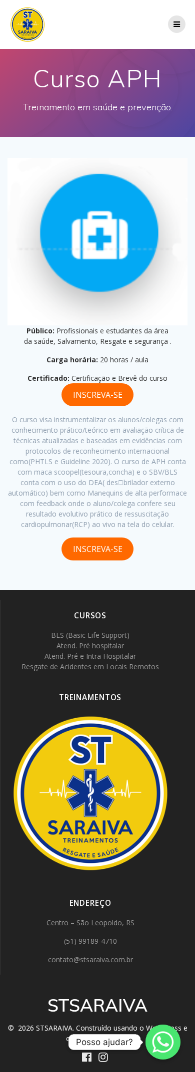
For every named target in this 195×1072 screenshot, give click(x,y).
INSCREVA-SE (97, 394)
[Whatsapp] (163, 1042)
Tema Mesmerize (101, 1038)
